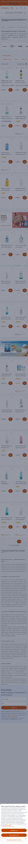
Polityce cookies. (7, 825)
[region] (14, 824)
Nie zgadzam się (14, 835)
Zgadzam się (14, 830)
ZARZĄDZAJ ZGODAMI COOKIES (14, 840)
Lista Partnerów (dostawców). (8, 826)
